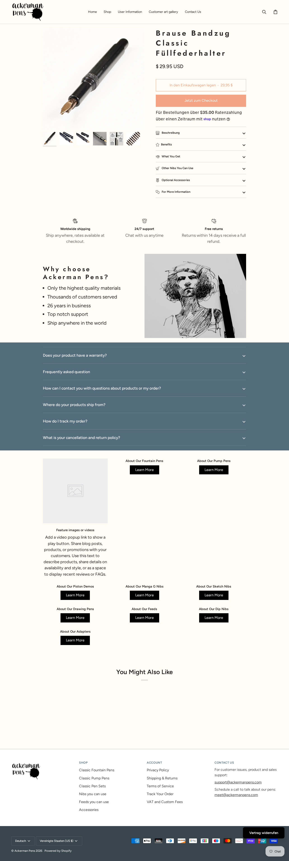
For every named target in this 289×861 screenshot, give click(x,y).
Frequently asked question (66, 371)
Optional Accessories (175, 180)
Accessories (88, 810)
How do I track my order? (65, 421)
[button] (107, 12)
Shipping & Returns (162, 778)
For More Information (175, 191)
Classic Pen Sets (92, 786)
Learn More (144, 470)
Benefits (166, 144)
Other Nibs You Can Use (177, 168)
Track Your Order (160, 794)
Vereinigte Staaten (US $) (56, 841)
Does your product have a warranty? (75, 355)
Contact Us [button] (224, 762)
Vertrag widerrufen (263, 833)
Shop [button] (83, 762)
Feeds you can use (94, 802)
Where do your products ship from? (74, 404)
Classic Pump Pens (94, 778)
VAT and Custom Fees (165, 802)
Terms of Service (160, 786)
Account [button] (154, 762)
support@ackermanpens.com (238, 782)
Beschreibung (170, 132)
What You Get (170, 156)
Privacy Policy (158, 770)
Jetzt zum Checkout (201, 100)
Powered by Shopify (58, 850)
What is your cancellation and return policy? (81, 437)
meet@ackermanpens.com (236, 795)
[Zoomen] (51, 121)
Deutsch (20, 841)
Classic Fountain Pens (96, 770)
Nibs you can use (92, 794)
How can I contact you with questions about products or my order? (102, 388)
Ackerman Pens (24, 850)
